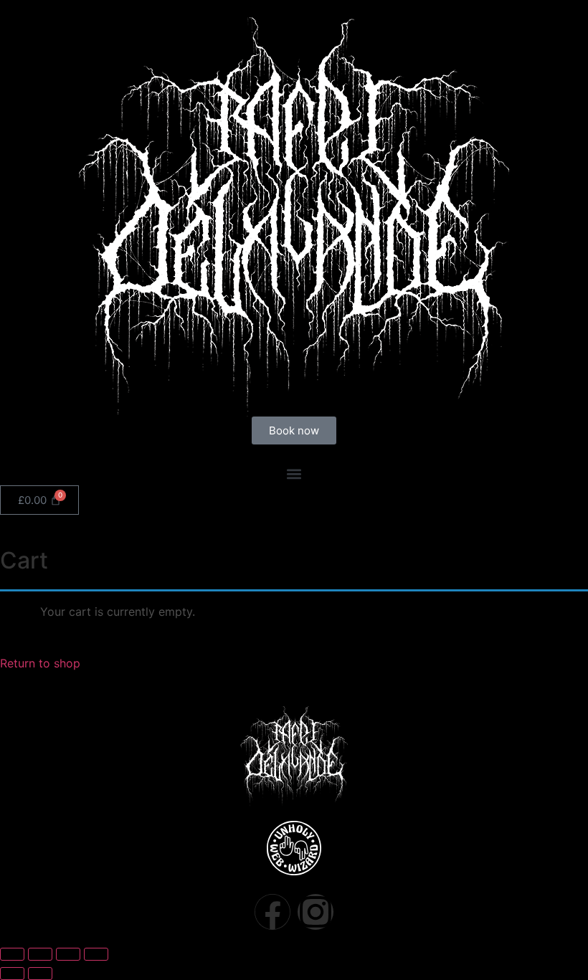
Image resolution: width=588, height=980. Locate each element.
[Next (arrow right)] (40, 973)
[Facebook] (272, 912)
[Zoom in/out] (12, 954)
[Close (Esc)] (96, 954)
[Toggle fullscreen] (40, 954)
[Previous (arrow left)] (12, 973)
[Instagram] (315, 912)
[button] (294, 473)
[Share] (68, 954)
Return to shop (40, 663)
